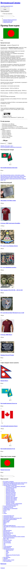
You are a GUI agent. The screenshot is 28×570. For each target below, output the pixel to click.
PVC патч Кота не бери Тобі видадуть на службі (12, 312)
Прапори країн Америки (11, 497)
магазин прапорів (5, 178)
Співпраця (3, 567)
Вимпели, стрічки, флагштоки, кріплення (15, 486)
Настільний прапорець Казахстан (9, 403)
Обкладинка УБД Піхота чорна (8, 200)
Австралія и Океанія (10, 494)
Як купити (5, 6)
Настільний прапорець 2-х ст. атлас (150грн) (12, 126)
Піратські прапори (10, 502)
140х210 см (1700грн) (7, 136)
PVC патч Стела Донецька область (9, 245)
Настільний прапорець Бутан (8, 448)
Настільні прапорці (10, 491)
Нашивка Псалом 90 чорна (7, 355)
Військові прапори (10, 490)
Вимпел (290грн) (6, 137)
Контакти (11, 6)
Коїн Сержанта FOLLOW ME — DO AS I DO (12, 290)
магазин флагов (4, 176)
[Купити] (1, 228)
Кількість (3, 143)
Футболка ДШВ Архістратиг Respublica (10, 223)
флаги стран (22, 176)
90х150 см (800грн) (6, 134)
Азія (5, 180)
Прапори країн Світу (8, 21)
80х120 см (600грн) (6, 133)
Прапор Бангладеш (7, 22)
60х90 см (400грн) (6, 132)
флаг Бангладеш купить (13, 176)
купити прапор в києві (18, 177)
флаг (2, 175)
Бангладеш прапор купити (7, 177)
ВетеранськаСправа (10, 2)
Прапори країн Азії (10, 496)
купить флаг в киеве (19, 175)
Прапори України (10, 488)
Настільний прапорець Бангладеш (9, 167)
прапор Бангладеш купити (15, 178)
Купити (10, 143)
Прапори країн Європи (11, 499)
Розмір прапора (5, 121)
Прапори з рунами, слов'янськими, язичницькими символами (14, 504)
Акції (2, 6)
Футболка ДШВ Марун (6, 334)
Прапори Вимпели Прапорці (10, 19)
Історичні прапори (10, 501)
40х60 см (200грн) (6, 130)
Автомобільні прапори (11, 487)
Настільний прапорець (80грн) (9, 125)
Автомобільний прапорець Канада (9, 426)
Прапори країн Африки (11, 498)
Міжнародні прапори (11, 492)
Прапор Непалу (4, 380)
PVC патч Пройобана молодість (8, 267)
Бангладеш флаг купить (8, 175)
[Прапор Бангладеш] (11, 38)
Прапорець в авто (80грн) (8, 124)
